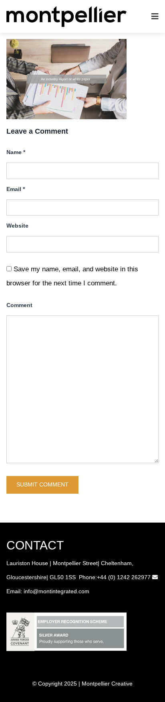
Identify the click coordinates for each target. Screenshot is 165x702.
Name (15, 152)
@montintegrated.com (61, 591)
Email (15, 189)
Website (17, 225)
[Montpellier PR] (66, 16)
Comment (19, 305)
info (28, 591)
